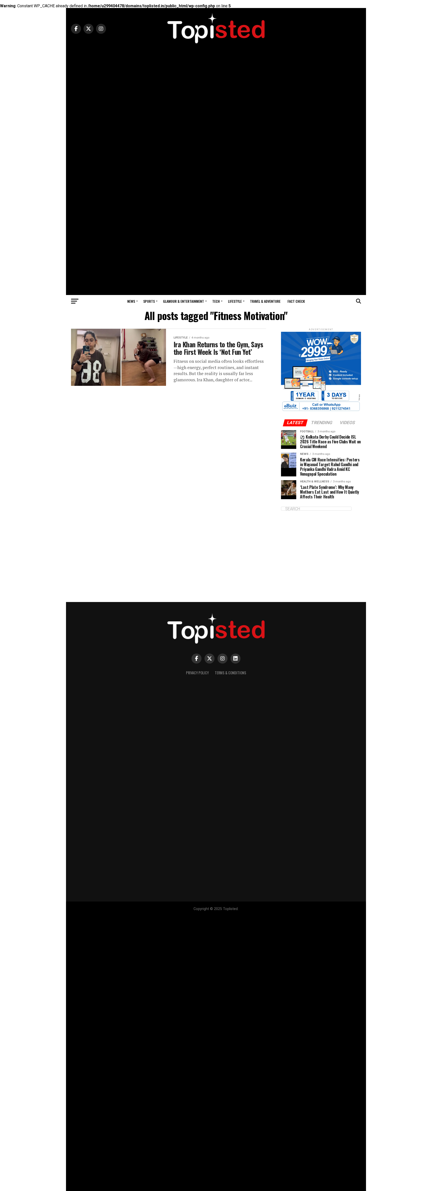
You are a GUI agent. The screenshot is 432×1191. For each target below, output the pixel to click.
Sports (149, 301)
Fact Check (296, 301)
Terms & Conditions (230, 672)
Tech (216, 301)
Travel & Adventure (265, 301)
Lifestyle (235, 301)
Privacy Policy (197, 672)
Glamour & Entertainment (183, 301)
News (131, 301)
